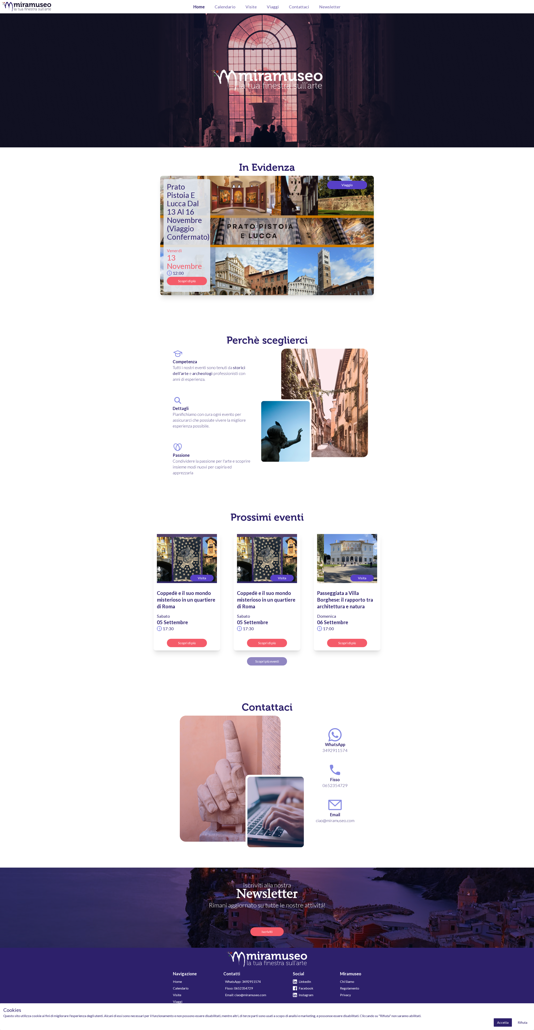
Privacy (345, 995)
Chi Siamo (347, 981)
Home (199, 6)
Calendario (225, 6)
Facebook (306, 988)
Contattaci (299, 6)
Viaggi (273, 6)
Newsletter (330, 6)
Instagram (306, 995)
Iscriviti (267, 932)
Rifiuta (522, 1022)
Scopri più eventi (267, 661)
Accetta (503, 1022)
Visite (251, 6)
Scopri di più (187, 281)
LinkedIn (305, 981)
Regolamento (349, 988)
